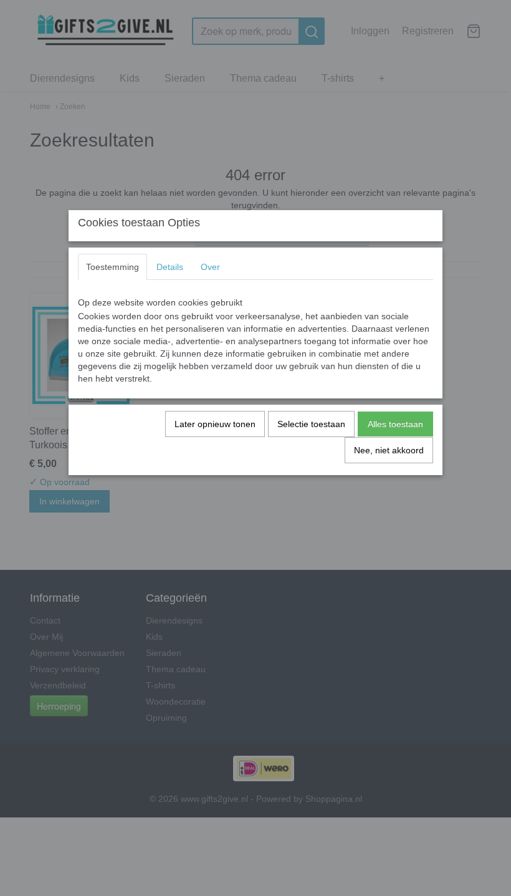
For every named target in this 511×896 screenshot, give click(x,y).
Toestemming (112, 267)
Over (210, 267)
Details (169, 267)
